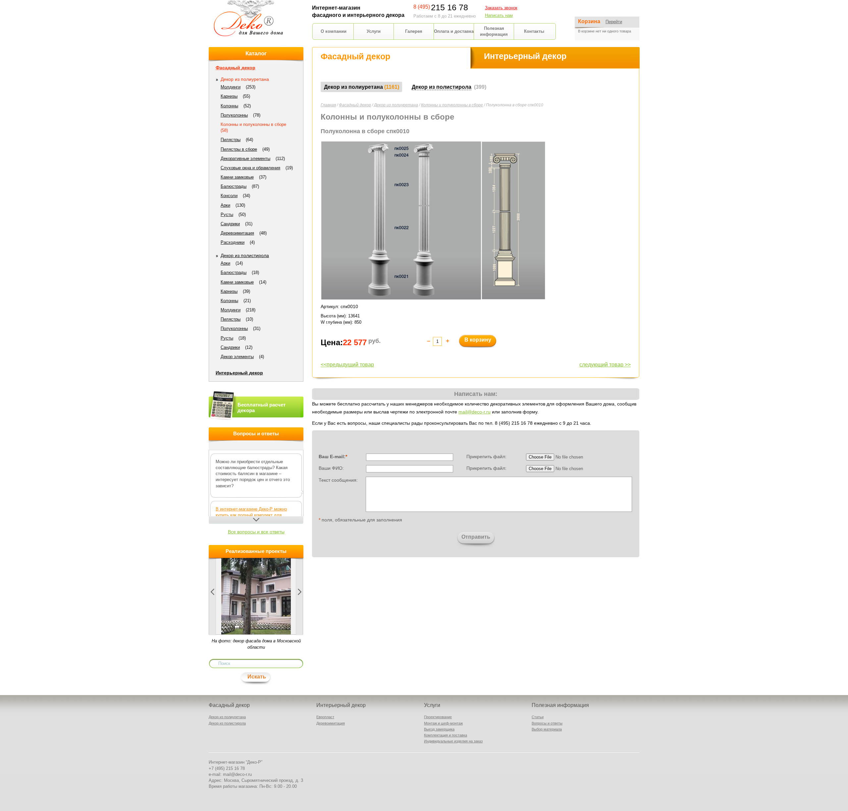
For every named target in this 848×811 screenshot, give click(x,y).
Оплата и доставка (454, 31)
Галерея (413, 31)
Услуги (374, 31)
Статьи (538, 717)
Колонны (229, 105)
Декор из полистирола (245, 255)
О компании (333, 31)
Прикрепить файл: (486, 456)
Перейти (614, 21)
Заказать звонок (501, 7)
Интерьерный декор (239, 372)
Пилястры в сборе (239, 149)
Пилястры (230, 139)
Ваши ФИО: (331, 468)
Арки (225, 205)
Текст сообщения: (338, 479)
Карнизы (229, 96)
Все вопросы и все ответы (256, 531)
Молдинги (230, 86)
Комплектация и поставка (445, 735)
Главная (328, 105)
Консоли (229, 195)
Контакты (534, 31)
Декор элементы (237, 356)
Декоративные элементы (245, 158)
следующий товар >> (605, 364)
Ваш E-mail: (333, 456)
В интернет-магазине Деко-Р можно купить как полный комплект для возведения (251, 515)
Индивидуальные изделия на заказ (453, 741)
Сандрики (230, 223)
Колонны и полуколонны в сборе (452, 105)
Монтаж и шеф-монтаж (443, 723)
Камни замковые (237, 177)
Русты (227, 214)
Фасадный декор (355, 105)
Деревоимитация (237, 233)
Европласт (325, 717)
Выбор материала (547, 729)
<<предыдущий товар (347, 364)
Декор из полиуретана (396, 105)
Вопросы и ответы (547, 723)
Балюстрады (233, 186)
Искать (256, 676)
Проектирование (438, 717)
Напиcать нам (499, 15)
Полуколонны (234, 115)
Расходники (232, 242)
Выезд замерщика (439, 729)
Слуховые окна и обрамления (250, 167)
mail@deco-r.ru (474, 411)
